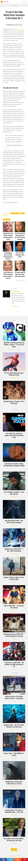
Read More (14, 306)
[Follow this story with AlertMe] (24, 859)
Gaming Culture (11, 349)
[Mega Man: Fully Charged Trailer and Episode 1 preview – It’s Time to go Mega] (14, 331)
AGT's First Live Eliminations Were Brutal (19, 255)
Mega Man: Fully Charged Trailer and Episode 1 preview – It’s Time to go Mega (14, 344)
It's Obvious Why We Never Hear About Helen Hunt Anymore (20, 274)
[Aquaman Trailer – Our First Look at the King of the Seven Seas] (14, 713)
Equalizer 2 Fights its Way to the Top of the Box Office (14, 578)
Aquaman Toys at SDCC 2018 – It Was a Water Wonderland (14, 550)
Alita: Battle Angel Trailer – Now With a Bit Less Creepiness (14, 521)
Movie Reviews (14, 496)
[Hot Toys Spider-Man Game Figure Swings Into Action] (14, 361)
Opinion (5, 215)
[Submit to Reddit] (17, 859)
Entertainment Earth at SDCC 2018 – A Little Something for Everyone (14, 635)
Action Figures (14, 553)
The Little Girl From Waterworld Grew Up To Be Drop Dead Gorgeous (20, 236)
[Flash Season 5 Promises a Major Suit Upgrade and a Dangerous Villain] (14, 452)
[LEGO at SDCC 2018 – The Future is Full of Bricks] (14, 594)
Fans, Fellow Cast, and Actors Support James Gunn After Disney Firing (14, 435)
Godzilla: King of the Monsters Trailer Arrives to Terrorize (14, 783)
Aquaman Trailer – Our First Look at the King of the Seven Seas (14, 726)
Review (6, 473)
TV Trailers (18, 349)
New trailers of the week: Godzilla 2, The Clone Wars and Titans (14, 839)
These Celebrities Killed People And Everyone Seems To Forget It (8, 275)
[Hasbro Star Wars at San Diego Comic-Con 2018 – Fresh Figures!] (14, 685)
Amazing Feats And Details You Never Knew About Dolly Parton (8, 236)
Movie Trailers (14, 525)
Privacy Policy (21, 856)
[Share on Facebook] (3, 859)
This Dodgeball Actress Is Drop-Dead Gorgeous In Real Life (8, 256)
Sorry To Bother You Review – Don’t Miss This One (14, 493)
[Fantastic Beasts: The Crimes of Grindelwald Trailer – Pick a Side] (14, 799)
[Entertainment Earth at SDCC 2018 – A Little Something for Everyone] (14, 623)
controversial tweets (20, 29)
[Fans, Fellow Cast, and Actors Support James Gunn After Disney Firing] (14, 422)
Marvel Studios (15, 213)
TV (14, 406)
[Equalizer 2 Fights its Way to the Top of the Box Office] (14, 566)
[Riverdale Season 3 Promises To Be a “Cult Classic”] (14, 390)
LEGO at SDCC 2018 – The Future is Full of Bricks (14, 607)
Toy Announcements (14, 377)
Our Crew (5, 856)
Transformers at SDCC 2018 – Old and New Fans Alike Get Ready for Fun (14, 664)
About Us (10, 856)
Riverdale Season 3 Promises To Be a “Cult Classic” (14, 402)
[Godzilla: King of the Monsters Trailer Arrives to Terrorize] (14, 770)
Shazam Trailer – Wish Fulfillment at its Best (14, 754)
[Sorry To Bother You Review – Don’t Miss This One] (14, 481)
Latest (14, 849)
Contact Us (15, 856)
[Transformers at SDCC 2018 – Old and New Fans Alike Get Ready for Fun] (14, 651)
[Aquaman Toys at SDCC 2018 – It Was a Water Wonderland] (14, 537)
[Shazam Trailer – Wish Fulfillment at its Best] (14, 742)
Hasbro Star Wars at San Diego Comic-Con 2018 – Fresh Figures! (14, 697)
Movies (22, 213)
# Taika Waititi (6, 213)
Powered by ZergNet (21, 280)
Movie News (14, 582)
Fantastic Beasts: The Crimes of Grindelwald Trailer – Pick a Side (14, 811)
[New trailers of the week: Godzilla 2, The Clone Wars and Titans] (14, 827)
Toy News (14, 610)
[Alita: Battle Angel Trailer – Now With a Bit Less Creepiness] (14, 509)
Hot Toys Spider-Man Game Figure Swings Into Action (14, 374)
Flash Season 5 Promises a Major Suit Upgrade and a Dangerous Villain (14, 465)
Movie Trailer (8, 706)
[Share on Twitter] (10, 859)
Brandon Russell (15, 291)
